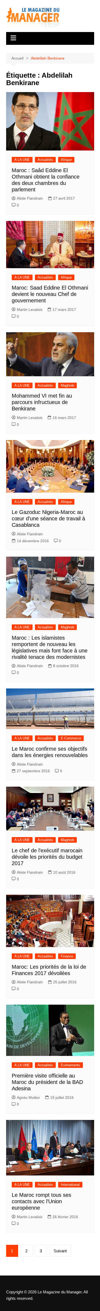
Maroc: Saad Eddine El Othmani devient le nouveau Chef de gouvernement (50, 294)
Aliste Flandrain (30, 198)
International (70, 1185)
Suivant (60, 1251)
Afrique (66, 160)
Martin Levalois (29, 309)
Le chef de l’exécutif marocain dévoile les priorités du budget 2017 (47, 856)
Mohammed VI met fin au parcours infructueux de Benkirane (42, 402)
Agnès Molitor (28, 1097)
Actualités (45, 160)
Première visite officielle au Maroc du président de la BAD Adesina (47, 1082)
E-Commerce (71, 738)
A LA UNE (22, 160)
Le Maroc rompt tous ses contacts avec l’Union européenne (41, 1201)
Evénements (70, 1065)
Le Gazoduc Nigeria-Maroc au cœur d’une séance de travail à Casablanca (48, 518)
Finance (67, 956)
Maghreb (67, 385)
